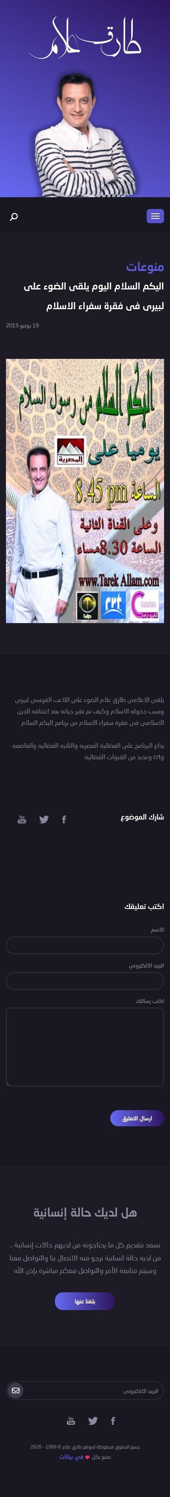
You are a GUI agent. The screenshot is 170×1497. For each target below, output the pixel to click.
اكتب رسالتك (150, 1000)
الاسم (157, 929)
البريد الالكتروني (146, 965)
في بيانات (71, 1456)
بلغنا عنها (85, 1301)
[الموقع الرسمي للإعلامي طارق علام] (85, 36)
